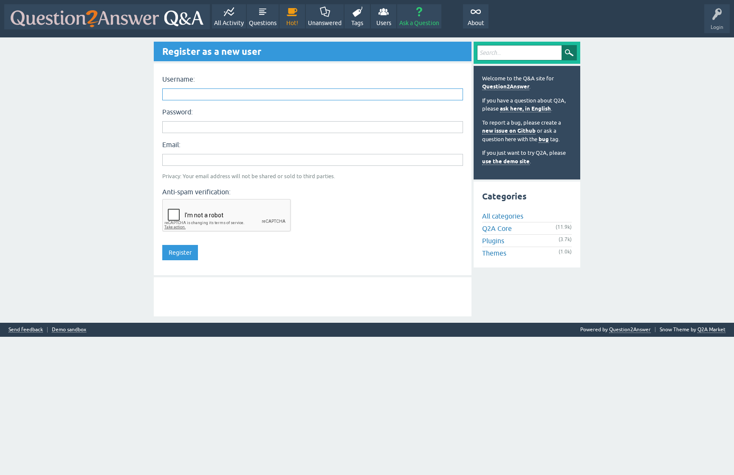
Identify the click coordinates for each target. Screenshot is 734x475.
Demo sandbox (69, 330)
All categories (502, 216)
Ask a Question (419, 23)
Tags (357, 23)
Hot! (292, 23)
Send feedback (25, 330)
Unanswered (325, 23)
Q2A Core (497, 228)
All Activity (229, 23)
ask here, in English (525, 108)
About (476, 23)
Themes (494, 253)
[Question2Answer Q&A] (107, 16)
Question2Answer (505, 86)
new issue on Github (509, 131)
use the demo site (506, 161)
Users (383, 23)
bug (544, 139)
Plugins (493, 241)
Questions (263, 23)
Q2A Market (711, 330)
